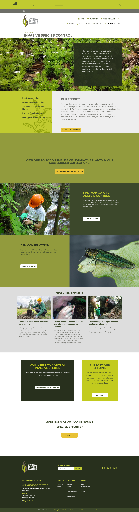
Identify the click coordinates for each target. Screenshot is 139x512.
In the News (84, 489)
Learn (98, 23)
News (82, 484)
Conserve (113, 23)
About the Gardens (72, 491)
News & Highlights (85, 486)
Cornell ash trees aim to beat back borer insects (33, 323)
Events (59, 486)
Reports (83, 491)
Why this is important (71, 130)
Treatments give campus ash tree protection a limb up (103, 323)
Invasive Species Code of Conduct (69, 171)
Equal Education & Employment (87, 510)
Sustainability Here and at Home (33, 107)
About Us (69, 484)
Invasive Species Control (33, 113)
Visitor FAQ (60, 484)
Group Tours (60, 489)
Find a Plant (109, 19)
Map (82, 19)
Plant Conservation (30, 98)
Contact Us (99, 510)
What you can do (91, 219)
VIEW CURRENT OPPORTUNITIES (47, 387)
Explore (84, 23)
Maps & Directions (29, 501)
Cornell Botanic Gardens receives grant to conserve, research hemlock (68, 324)
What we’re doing (29, 266)
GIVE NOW (99, 395)
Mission (69, 486)
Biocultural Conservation (33, 102)
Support (94, 19)
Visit (71, 23)
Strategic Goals (71, 489)
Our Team (70, 494)
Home (26, 32)
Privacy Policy (57, 510)
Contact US (69, 435)
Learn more (59, 5)
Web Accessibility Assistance (70, 510)
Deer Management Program (34, 117)
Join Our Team (71, 496)
